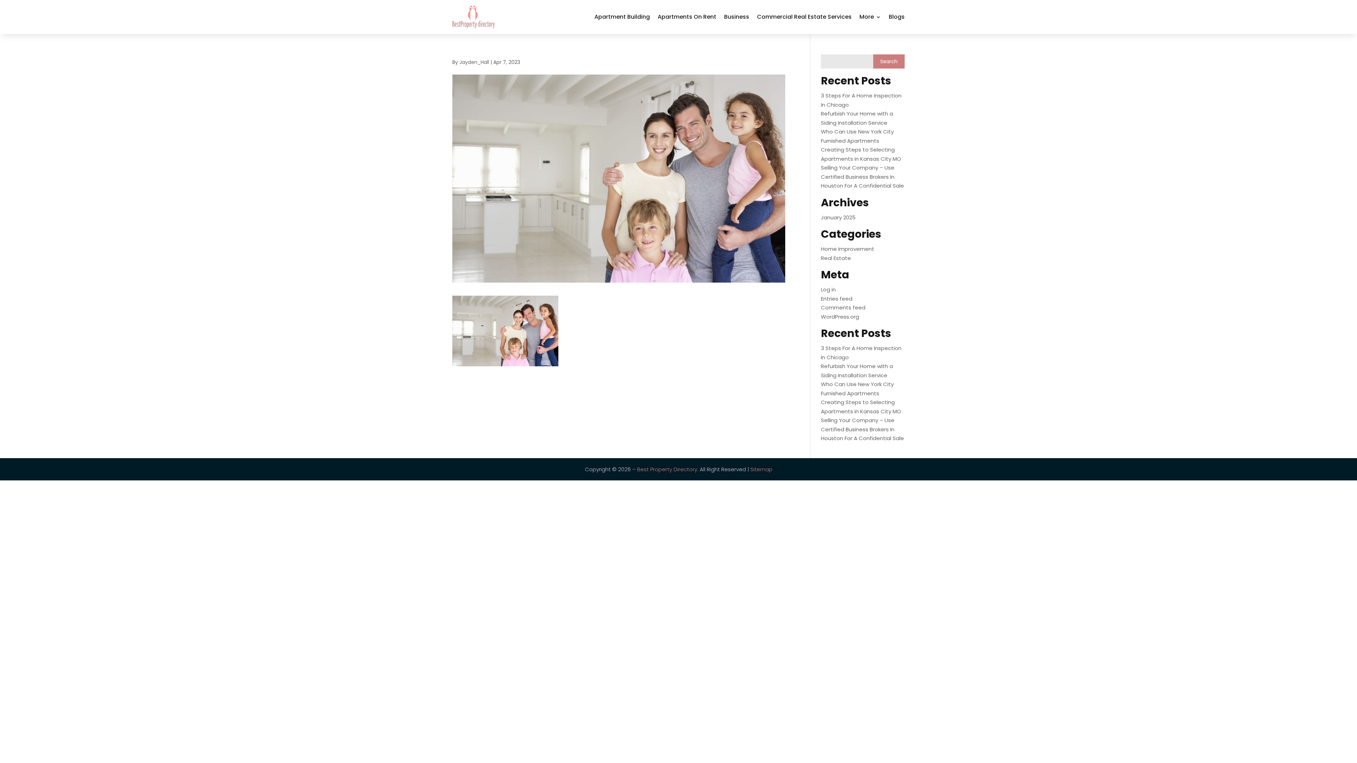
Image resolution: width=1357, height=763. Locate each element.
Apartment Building (622, 17)
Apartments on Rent (687, 17)
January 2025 (838, 217)
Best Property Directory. (667, 469)
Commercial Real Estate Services (804, 17)
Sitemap (761, 469)
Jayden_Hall (474, 62)
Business (736, 17)
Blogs (897, 17)
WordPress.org (840, 316)
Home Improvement (847, 249)
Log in (828, 289)
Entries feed (836, 298)
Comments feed (843, 307)
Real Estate (836, 258)
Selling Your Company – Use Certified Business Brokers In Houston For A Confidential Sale (862, 176)
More (866, 17)
